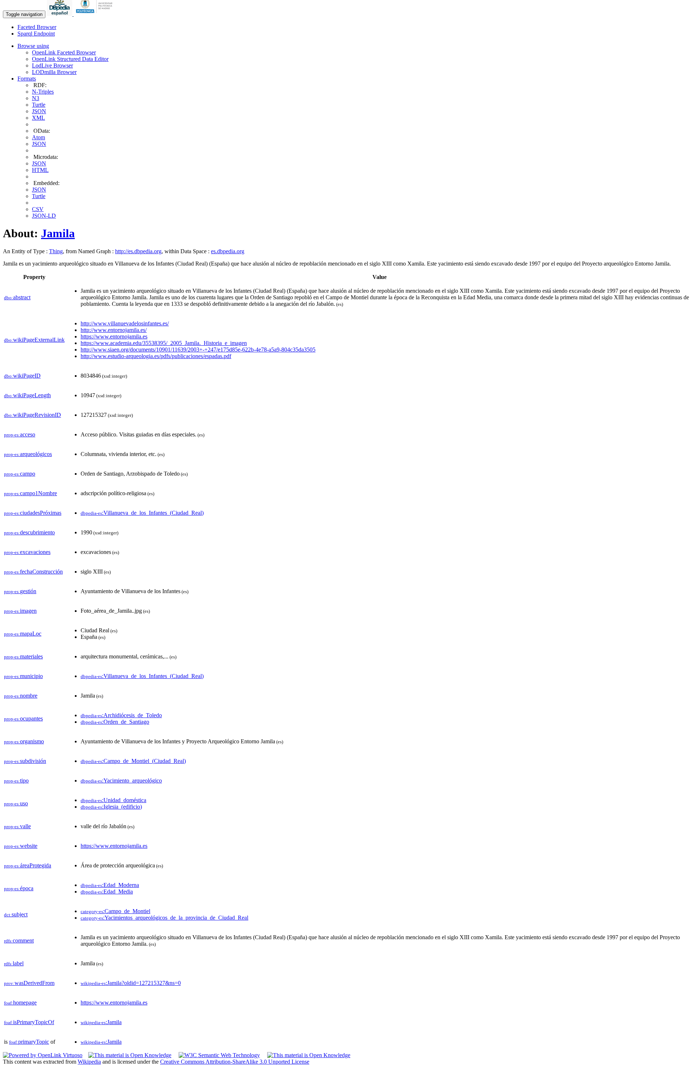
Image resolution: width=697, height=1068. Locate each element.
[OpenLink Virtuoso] (42, 1055)
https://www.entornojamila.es (114, 336)
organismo (24, 741)
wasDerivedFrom (29, 983)
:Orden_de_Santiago (115, 722)
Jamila (58, 233)
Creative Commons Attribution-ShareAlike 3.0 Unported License (234, 1062)
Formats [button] (26, 78)
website (20, 846)
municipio (23, 676)
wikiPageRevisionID (32, 415)
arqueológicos (28, 454)
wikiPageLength (27, 395)
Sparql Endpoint (36, 33)
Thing (56, 251)
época (18, 888)
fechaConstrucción (33, 571)
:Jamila (101, 1022)
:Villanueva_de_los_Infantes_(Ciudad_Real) (142, 513)
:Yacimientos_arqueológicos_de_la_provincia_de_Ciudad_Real (164, 918)
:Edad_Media (107, 891)
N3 (35, 98)
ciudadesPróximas (32, 513)
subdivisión (25, 761)
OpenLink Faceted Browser (64, 52)
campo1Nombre (30, 493)
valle (17, 826)
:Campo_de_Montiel (115, 911)
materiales (23, 656)
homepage (20, 1002)
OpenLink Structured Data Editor (70, 59)
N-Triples (43, 92)
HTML (40, 170)
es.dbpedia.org (227, 251)
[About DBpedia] (60, 14)
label (14, 963)
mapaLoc (22, 633)
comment (19, 940)
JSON (39, 111)
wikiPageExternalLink (34, 340)
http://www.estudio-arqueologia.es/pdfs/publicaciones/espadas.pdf (156, 356)
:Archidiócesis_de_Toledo (121, 715)
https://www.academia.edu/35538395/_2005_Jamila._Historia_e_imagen (164, 343)
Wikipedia (89, 1062)
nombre (20, 696)
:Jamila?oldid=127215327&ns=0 (131, 983)
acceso (19, 434)
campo (19, 474)
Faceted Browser (36, 27)
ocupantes (23, 718)
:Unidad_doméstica (113, 800)
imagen (20, 611)
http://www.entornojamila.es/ (114, 330)
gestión (20, 591)
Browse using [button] (33, 46)
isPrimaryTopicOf (29, 1022)
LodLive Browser (52, 65)
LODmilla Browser (54, 72)
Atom (38, 137)
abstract (17, 297)
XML (38, 118)
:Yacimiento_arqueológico (121, 780)
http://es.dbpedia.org (138, 251)
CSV (38, 209)
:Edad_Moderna (110, 885)
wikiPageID (22, 376)
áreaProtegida (27, 865)
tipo (16, 780)
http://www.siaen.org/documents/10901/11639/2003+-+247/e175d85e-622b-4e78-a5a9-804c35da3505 (198, 349)
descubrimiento (29, 532)
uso (16, 803)
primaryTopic (29, 1042)
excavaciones (27, 552)
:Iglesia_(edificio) (111, 807)
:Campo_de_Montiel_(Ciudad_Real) (133, 761)
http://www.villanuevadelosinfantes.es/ (125, 323)
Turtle (38, 105)
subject (16, 914)
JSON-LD (44, 216)
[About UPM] (95, 14)
